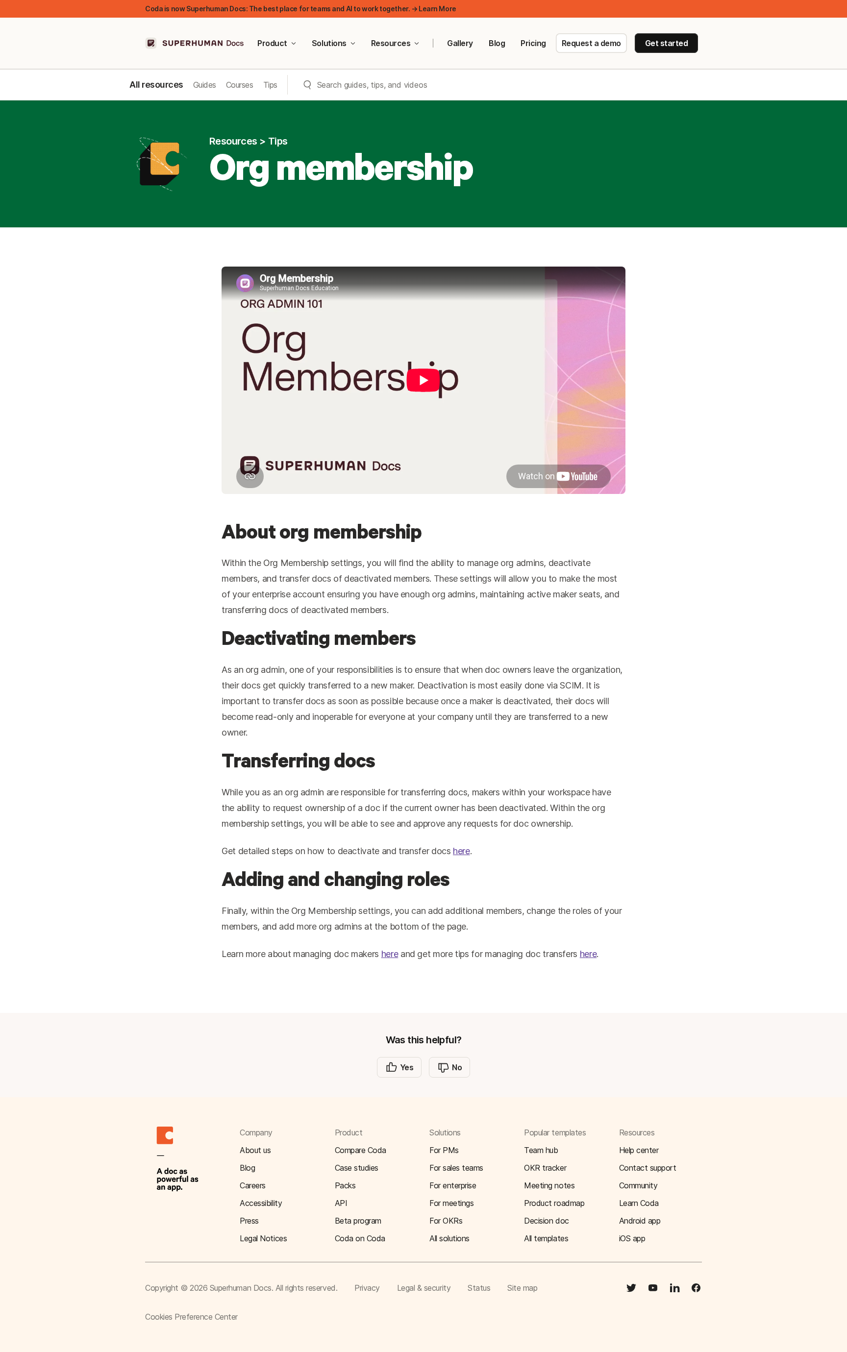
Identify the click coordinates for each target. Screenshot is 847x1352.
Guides (204, 85)
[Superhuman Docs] (195, 43)
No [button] (457, 1067)
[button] (660, 1168)
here (461, 851)
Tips (270, 85)
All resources (156, 84)
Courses (239, 85)
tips (278, 141)
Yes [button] (407, 1067)
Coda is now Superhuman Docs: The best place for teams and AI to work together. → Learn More (300, 8)
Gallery (460, 43)
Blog (497, 43)
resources (233, 141)
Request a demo (591, 43)
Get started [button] (666, 43)
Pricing (533, 43)
